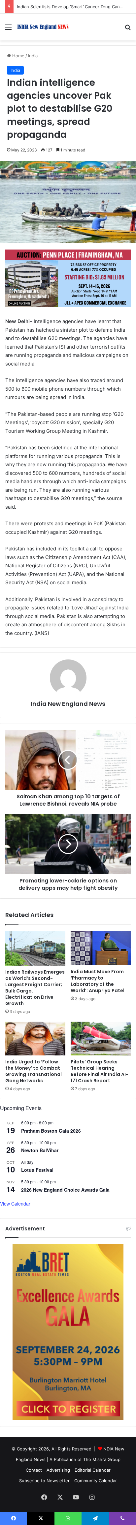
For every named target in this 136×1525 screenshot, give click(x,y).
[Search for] (127, 29)
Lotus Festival (37, 1169)
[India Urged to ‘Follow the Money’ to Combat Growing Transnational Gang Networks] (35, 1039)
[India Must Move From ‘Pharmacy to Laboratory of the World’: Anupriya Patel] (101, 948)
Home (17, 55)
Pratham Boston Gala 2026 (51, 1130)
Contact (34, 1470)
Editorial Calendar (93, 1470)
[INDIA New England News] (43, 27)
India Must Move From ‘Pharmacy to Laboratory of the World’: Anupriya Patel (97, 981)
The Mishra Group (101, 1459)
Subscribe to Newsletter (44, 1480)
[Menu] (8, 29)
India (33, 55)
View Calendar (15, 1203)
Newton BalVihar (39, 1150)
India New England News (68, 704)
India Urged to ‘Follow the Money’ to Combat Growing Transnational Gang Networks (33, 1071)
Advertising (58, 1470)
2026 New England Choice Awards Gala (65, 1189)
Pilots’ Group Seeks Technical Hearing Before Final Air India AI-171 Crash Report (99, 1071)
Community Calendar (95, 1480)
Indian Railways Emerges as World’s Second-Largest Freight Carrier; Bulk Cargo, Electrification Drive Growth (35, 988)
